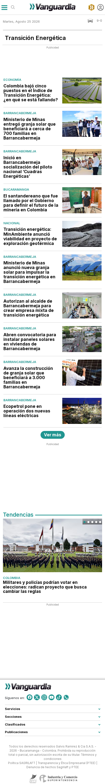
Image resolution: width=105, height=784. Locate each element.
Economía (12, 80)
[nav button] (4, 7)
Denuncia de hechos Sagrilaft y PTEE (52, 767)
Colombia (11, 578)
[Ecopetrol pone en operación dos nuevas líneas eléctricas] (82, 411)
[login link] (100, 7)
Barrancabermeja (19, 113)
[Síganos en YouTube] (51, 697)
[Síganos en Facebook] (29, 697)
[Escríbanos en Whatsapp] (66, 697)
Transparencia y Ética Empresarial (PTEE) (66, 763)
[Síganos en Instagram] (44, 697)
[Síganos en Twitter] (37, 697)
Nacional (11, 223)
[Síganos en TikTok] (59, 697)
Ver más (52, 434)
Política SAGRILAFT (21, 763)
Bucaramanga (16, 189)
